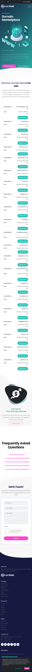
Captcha (6, 526)
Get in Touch (16, 424)
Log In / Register (27, 1)
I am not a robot (15, 530)
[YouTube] (14, 644)
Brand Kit (3, 614)
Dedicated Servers (5, 590)
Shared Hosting (4, 584)
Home (3, 50)
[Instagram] (11, 644)
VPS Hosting (3, 588)
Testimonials (4, 612)
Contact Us (3, 603)
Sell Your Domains (23, 66)
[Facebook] (2, 644)
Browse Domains (9, 66)
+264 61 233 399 (7, 639)
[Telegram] (18, 644)
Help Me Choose (4, 596)
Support (2, 605)
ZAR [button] (2, 1)
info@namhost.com (8, 641)
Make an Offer (22, 117)
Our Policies (3, 621)
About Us (3, 607)
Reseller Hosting (4, 586)
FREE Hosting (3, 594)
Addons (2, 592)
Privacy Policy (4, 625)
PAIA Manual (3, 627)
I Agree (27, 668)
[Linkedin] (8, 644)
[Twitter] (5, 644)
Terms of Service (4, 623)
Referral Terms (4, 629)
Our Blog (3, 609)
